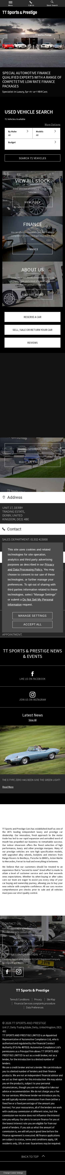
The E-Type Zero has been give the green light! (31, 779)
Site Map (51, 999)
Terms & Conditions (19, 999)
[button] (18, 133)
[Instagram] (19, 972)
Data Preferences (34, 1007)
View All (32, 720)
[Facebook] (7, 972)
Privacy (38, 999)
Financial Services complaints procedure (34, 1003)
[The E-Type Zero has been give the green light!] (32, 749)
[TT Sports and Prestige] (19, 12)
